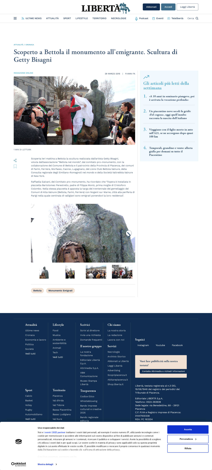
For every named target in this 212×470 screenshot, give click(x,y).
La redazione (115, 335)
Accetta (188, 429)
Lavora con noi (116, 339)
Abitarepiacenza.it (118, 379)
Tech (55, 352)
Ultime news (32, 330)
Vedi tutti (30, 353)
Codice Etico (87, 396)
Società (29, 349)
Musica (56, 335)
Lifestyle (82, 18)
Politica (29, 344)
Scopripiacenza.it (117, 375)
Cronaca (30, 45)
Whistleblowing (88, 401)
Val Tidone (58, 405)
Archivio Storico (117, 356)
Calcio (28, 395)
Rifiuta (188, 448)
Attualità (52, 18)
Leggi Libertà (187, 6)
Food (55, 330)
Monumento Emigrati (60, 290)
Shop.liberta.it (115, 384)
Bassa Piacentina (62, 409)
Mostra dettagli (45, 464)
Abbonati (151, 6)
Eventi (159, 18)
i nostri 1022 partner (54, 432)
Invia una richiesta (90, 335)
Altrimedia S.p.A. (89, 368)
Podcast (143, 18)
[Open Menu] (15, 18)
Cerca (190, 18)
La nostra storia (117, 330)
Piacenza (58, 395)
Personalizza (186, 439)
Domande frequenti (91, 339)
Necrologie (118, 18)
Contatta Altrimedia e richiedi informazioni (163, 371)
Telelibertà (177, 18)
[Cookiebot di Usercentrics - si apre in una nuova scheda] (18, 464)
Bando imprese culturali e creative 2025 (90, 409)
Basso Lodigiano (62, 414)
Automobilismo (33, 414)
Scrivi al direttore (90, 330)
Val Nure (57, 419)
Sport (67, 18)
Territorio (99, 18)
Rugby (28, 409)
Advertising (114, 370)
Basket (29, 400)
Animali (57, 347)
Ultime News (34, 18)
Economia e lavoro (35, 339)
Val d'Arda (58, 400)
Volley (28, 405)
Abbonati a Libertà (118, 361)
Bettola (37, 290)
